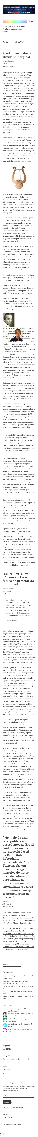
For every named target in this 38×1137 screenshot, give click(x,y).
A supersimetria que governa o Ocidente (16, 976)
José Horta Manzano (14, 1013)
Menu (30, 21)
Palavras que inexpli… (14, 1009)
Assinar (7, 1102)
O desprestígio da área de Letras (14, 991)
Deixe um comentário (9, 66)
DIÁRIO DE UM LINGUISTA (14, 26)
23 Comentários (7, 594)
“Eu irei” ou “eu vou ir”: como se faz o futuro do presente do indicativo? (18, 579)
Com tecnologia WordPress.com (12, 1124)
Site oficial (6, 1069)
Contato (5, 1074)
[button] (9, 320)
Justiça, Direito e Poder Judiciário (14, 986)
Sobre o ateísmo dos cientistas (13, 996)
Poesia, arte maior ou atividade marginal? (18, 55)
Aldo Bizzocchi (7, 64)
